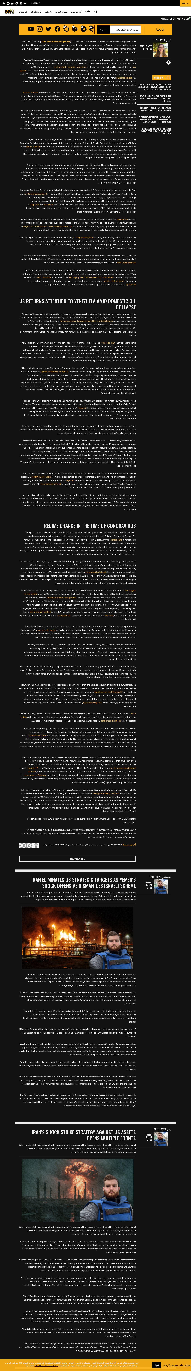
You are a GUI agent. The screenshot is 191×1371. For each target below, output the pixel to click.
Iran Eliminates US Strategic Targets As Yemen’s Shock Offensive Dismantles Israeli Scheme (83, 882)
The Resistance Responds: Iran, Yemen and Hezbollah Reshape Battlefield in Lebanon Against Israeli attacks (155, 119)
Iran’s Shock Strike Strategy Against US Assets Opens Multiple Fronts (84, 1135)
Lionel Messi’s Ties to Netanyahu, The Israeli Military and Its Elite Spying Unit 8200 (155, 98)
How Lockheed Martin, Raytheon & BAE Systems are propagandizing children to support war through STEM (154, 87)
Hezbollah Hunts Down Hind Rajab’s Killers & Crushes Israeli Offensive (155, 109)
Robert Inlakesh (148, 883)
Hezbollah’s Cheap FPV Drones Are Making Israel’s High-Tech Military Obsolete (156, 131)
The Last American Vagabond (55, 41)
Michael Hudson (30, 92)
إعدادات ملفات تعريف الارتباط (177, 1365)
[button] (35, 3)
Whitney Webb (146, 46)
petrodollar (122, 219)
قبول (156, 1365)
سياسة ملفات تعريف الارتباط (46, 1365)
